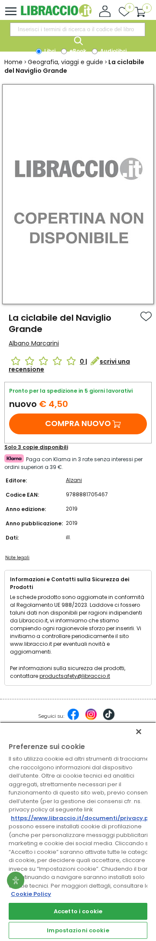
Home (13, 62)
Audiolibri (113, 51)
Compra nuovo (78, 423)
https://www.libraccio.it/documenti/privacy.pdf (83, 818)
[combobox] (77, 29)
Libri (49, 51)
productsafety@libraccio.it (74, 676)
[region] (78, 831)
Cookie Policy (31, 894)
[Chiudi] (138, 731)
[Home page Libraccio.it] (56, 15)
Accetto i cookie (78, 911)
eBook (77, 51)
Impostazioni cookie (78, 930)
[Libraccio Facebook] (73, 719)
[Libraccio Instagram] (91, 719)
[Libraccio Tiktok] (109, 719)
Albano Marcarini (34, 343)
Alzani (74, 480)
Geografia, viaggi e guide (65, 62)
